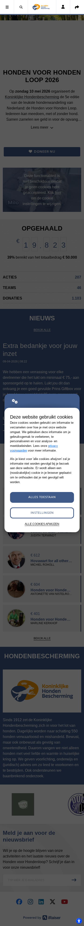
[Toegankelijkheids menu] (79, 921)
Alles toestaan (42, 497)
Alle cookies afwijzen (42, 523)
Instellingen (42, 513)
